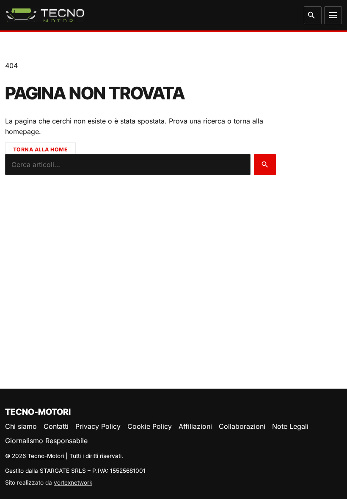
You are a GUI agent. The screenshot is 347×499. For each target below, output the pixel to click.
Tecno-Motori (46, 455)
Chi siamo (21, 426)
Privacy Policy (98, 426)
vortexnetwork (73, 482)
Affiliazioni (195, 426)
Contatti (56, 426)
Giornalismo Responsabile (46, 440)
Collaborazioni (242, 426)
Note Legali (290, 426)
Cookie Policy (149, 426)
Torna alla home (40, 149)
